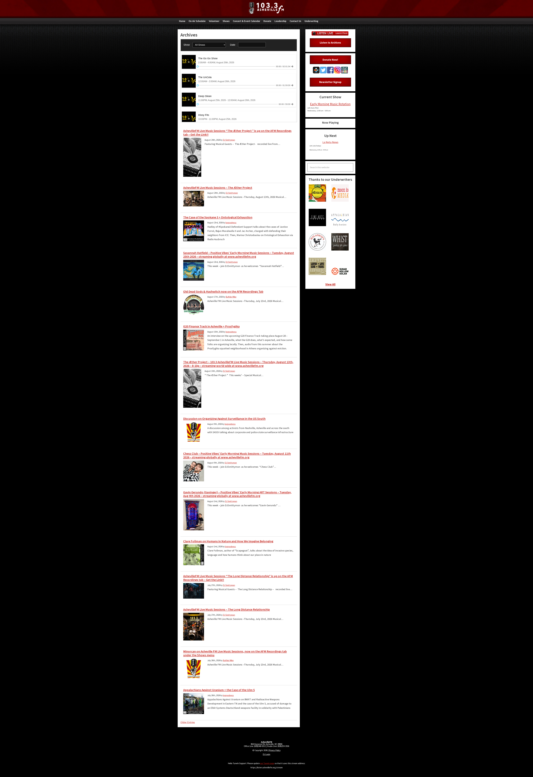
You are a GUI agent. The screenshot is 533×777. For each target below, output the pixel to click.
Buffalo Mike (231, 296)
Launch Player (341, 33)
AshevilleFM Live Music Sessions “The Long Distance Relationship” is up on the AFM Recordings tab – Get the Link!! (238, 578)
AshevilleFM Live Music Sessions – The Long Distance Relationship (226, 609)
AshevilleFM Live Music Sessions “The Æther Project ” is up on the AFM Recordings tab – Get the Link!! (237, 132)
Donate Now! (330, 59)
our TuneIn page (267, 763)
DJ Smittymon (229, 140)
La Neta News (330, 142)
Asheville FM (266, 8)
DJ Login (266, 754)
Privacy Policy (275, 750)
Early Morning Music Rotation (330, 104)
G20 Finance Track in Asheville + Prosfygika (211, 326)
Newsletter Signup (330, 82)
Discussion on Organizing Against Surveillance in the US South (224, 418)
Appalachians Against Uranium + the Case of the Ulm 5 (219, 690)
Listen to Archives (330, 42)
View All (330, 284)
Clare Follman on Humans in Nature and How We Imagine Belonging (228, 541)
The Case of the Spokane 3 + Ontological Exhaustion (217, 217)
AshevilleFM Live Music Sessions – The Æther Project (217, 187)
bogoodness (231, 222)
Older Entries (187, 722)
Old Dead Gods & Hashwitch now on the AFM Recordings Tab (223, 291)
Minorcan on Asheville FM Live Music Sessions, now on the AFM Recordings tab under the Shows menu (235, 653)
